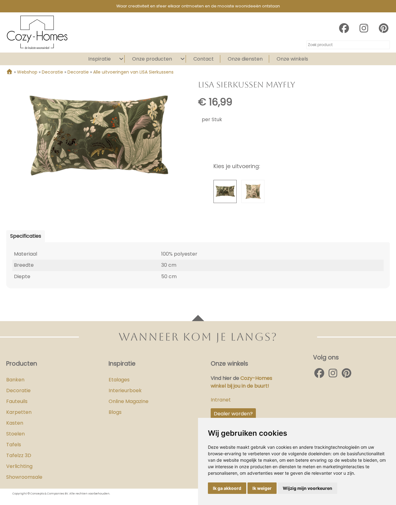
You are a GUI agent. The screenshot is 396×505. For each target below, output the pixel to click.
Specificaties (25, 236)
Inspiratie (99, 58)
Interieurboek (125, 390)
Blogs (115, 412)
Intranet (221, 399)
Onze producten (152, 58)
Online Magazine (128, 401)
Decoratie (18, 390)
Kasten (14, 422)
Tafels (13, 444)
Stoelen (15, 433)
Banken (15, 379)
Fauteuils (17, 401)
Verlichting (19, 466)
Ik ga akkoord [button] (227, 488)
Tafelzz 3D (18, 455)
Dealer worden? (233, 413)
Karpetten (19, 412)
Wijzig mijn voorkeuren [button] (307, 488)
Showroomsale (24, 477)
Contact (203, 58)
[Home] (9, 72)
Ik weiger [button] (262, 488)
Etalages (119, 379)
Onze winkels (292, 58)
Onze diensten (245, 58)
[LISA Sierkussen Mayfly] (99, 137)
